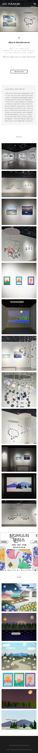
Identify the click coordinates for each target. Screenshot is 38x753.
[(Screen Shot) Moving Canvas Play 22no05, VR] (19, 699)
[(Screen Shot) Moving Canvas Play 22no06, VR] (19, 720)
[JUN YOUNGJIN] (12, 4)
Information (19, 71)
